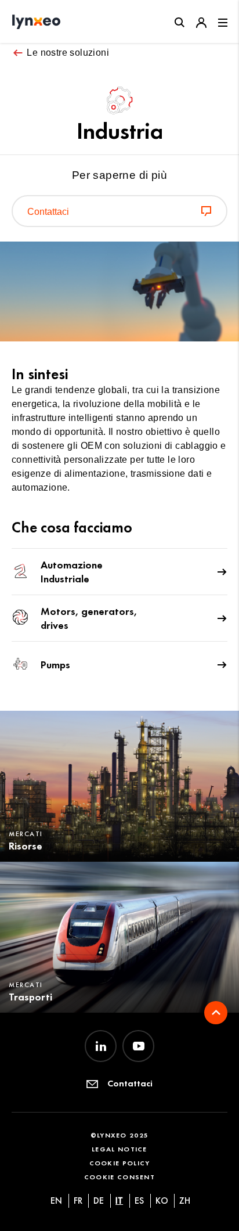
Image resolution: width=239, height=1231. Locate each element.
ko (161, 1200)
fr (78, 1200)
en (56, 1200)
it (119, 1200)
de (98, 1200)
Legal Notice (119, 1148)
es (139, 1200)
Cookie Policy (119, 1162)
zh (184, 1200)
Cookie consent (119, 1176)
